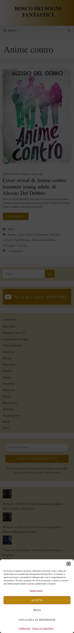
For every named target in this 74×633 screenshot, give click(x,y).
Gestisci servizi (36, 590)
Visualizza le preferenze (37, 619)
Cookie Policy (25, 628)
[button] (68, 564)
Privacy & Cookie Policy (43, 628)
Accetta (37, 600)
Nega (37, 610)
